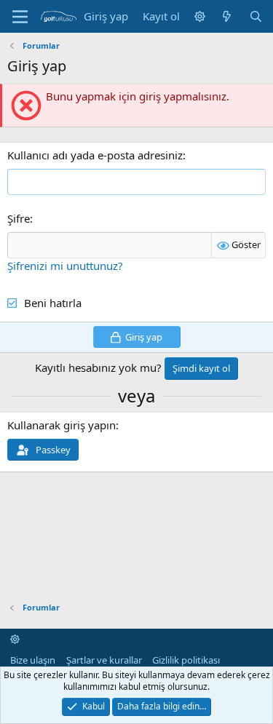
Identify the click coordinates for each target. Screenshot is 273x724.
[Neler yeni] (227, 16)
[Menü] (20, 16)
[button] (200, 16)
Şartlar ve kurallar (104, 660)
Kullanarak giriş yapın (61, 425)
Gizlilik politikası (186, 660)
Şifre (18, 218)
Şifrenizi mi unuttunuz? (65, 265)
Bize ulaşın (32, 660)
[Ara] (256, 16)
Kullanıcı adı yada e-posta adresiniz (95, 155)
